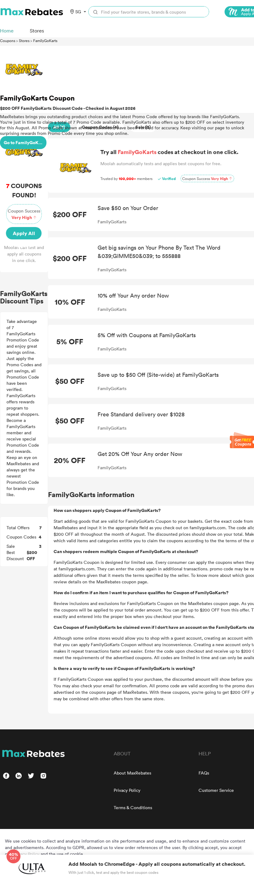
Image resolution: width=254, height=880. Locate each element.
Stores (24, 40)
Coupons (7, 40)
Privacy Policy (127, 790)
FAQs (204, 773)
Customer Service (216, 790)
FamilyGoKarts (45, 40)
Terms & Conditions (133, 807)
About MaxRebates (132, 773)
